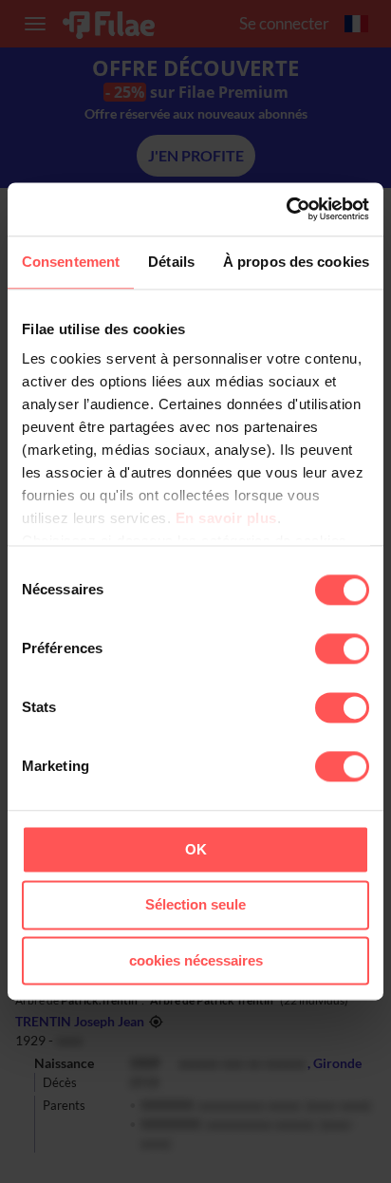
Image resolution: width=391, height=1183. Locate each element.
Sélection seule (195, 905)
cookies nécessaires (196, 960)
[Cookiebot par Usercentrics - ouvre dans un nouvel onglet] (286, 209)
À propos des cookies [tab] (296, 262)
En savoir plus (226, 518)
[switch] (342, 648)
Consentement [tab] (71, 262)
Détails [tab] (171, 262)
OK (196, 849)
